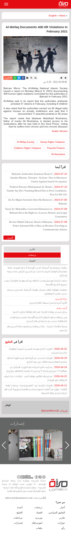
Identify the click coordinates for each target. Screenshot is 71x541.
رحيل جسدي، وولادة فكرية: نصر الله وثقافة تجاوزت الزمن (40, 310)
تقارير (32, 249)
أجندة (20, 507)
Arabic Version (60, 131)
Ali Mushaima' (58, 154)
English (53, 15)
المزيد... (9, 237)
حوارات (61, 522)
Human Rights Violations (52, 142)
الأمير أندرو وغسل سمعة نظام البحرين (48, 300)
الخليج (9, 341)
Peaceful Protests (56, 148)
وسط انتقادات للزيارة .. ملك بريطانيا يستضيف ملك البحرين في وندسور (37, 328)
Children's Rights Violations (27, 148)
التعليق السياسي (56, 512)
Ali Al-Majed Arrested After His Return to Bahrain (37, 201)
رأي (63, 528)
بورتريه (38, 517)
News (62, 15)
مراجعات (18, 517)
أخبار (62, 507)
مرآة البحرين (64, 4)
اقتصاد (32, 260)
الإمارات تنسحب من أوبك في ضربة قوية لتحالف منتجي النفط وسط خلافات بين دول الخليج (37, 359)
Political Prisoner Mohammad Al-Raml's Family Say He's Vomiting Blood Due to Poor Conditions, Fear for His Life (37, 190)
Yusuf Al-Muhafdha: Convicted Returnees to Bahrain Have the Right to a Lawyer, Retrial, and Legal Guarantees (36, 212)
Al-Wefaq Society (25, 142)
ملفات (39, 528)
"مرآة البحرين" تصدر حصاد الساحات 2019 (45, 437)
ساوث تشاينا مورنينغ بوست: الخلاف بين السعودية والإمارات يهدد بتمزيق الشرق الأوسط (35, 282)
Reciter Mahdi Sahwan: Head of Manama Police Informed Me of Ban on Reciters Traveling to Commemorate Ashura (38, 225)
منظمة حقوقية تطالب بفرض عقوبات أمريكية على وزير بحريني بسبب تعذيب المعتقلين (37, 291)
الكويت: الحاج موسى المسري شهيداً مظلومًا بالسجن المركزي (38, 350)
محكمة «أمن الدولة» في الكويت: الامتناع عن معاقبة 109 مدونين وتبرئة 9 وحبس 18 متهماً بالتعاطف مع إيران (36, 369)
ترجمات (32, 254)
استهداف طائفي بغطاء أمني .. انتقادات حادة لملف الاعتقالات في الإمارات (35, 378)
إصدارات (17, 423)
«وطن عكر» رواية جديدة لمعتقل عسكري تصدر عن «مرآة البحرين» (19, 439)
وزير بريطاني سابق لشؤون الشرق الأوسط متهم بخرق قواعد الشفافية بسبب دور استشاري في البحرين (38, 319)
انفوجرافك (37, 522)
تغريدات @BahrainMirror (54, 410)
